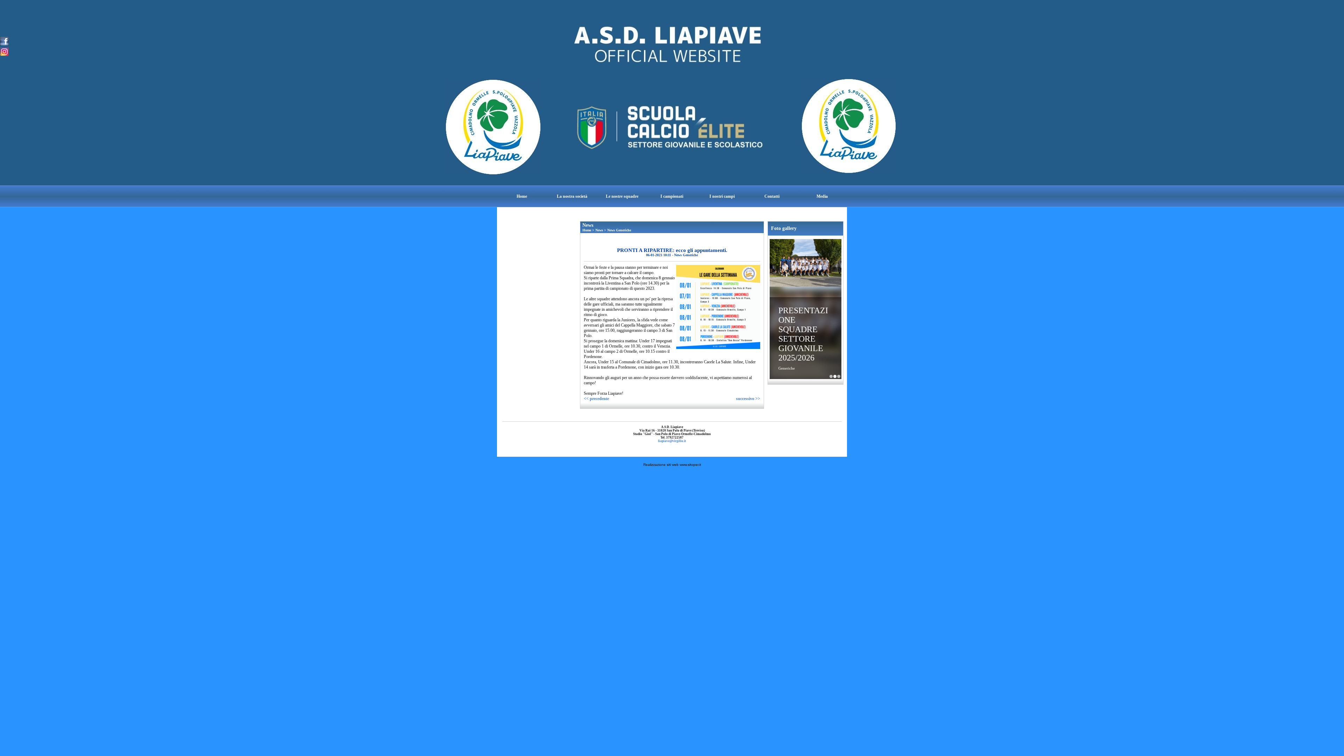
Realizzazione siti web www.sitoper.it (672, 465)
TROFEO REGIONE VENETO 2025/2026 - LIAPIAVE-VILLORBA (838, 376)
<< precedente (596, 398)
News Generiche (619, 230)
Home (522, 196)
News (599, 230)
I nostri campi (722, 196)
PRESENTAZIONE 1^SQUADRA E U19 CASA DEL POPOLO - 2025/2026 (831, 376)
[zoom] (718, 347)
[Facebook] (4, 40)
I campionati (671, 196)
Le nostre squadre (622, 196)
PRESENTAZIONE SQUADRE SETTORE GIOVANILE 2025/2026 (803, 334)
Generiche (786, 368)
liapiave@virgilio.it (672, 441)
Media (822, 196)
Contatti (771, 196)
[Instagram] (4, 51)
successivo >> (748, 398)
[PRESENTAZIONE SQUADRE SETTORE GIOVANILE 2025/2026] (805, 263)
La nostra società (572, 196)
